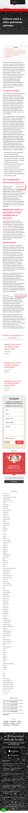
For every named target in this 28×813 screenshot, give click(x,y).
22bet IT (5, 530)
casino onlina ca (7, 570)
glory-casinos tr (6, 590)
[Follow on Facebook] (12, 802)
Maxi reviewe (6, 596)
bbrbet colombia (7, 555)
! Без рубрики (6, 493)
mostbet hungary (7, 620)
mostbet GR (5, 618)
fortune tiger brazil (7, 585)
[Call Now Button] (3, 810)
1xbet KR (5, 515)
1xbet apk (5, 508)
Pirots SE (5, 652)
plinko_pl (5, 660)
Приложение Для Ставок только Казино (12, 713)
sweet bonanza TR (7, 680)
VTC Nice (18, 723)
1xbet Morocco (6, 519)
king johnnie (6, 594)
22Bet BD (5, 529)
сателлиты (5, 693)
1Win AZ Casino (6, 499)
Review (4, 665)
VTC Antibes (5, 721)
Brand (4, 564)
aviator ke (5, 545)
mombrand (5, 602)
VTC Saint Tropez (15, 725)
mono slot (5, 605)
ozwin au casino (6, 643)
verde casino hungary (8, 682)
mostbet (5, 617)
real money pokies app (8, 663)
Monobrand (5, 609)
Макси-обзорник (7, 689)
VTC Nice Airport (6, 725)
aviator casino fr (7, 542)
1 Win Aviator (6, 495)
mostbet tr (5, 628)
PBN (4, 645)
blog (4, 559)
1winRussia (5, 506)
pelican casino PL (7, 646)
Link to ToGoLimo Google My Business (14, 797)
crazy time (5, 581)
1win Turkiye (6, 504)
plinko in (5, 656)
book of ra (5, 560)
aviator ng (5, 549)
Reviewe (5, 667)
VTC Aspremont (13, 721)
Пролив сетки (6, 691)
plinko (4, 654)
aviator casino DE (7, 540)
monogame (5, 613)
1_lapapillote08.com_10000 (9, 497)
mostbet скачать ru (7, 630)
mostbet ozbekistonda (8, 626)
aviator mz (5, 547)
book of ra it (5, 562)
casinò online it (6, 573)
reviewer (5, 669)
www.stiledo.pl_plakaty (8, 688)
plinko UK (5, 658)
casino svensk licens (8, 575)
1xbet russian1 (6, 525)
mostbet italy (6, 622)
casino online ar (6, 572)
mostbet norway (6, 624)
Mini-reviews (6, 600)
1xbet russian (6, 523)
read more (6, 353)
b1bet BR (5, 551)
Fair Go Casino (6, 583)
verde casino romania (8, 684)
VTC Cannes (5, 723)
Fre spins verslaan (9, 49)
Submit (19, 442)
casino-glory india (7, 577)
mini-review (5, 598)
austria (4, 534)
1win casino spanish (7, 500)
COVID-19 (5, 579)
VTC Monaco (12, 723)
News (4, 637)
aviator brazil (6, 538)
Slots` (4, 676)
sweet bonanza (6, 678)
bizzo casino (6, 557)
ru (3, 671)
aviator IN (5, 544)
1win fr (4, 502)
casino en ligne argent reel (9, 568)
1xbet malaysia (6, 517)
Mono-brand (6, 607)
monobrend (5, 611)
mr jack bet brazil (7, 633)
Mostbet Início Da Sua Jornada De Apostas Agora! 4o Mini (12, 347)
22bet (4, 527)
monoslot (5, 615)
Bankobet (5, 553)
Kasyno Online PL (7, 592)
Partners (6, 761)
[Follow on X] (15, 802)
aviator (4, 536)
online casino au (7, 639)
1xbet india (5, 512)
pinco (4, 650)
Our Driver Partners (7, 641)
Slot (4, 673)
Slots (4, 674)
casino (4, 566)
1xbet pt (5, 521)
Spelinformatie (8, 56)
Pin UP (4, 648)
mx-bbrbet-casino (7, 635)
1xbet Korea (6, 514)
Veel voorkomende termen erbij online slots (15, 51)
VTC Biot (19, 721)
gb (3, 588)
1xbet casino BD (6, 510)
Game (4, 587)
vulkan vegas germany (8, 686)
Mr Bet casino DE (7, 631)
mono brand (6, 603)
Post (4, 661)
